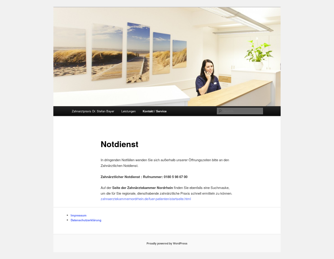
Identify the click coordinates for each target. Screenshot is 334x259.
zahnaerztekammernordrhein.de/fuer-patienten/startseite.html (146, 198)
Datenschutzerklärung (86, 220)
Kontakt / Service (155, 111)
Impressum (79, 215)
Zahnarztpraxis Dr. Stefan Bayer (93, 111)
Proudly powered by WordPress (167, 243)
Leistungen (128, 111)
